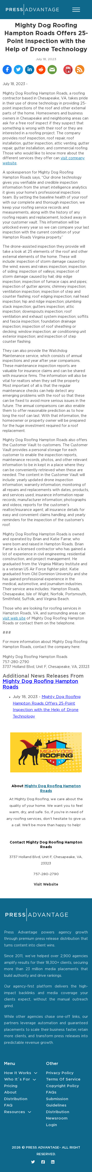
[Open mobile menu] (76, 10)
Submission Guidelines (57, 1102)
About (10, 1092)
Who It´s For (17, 1079)
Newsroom (56, 1118)
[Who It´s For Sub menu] (34, 1080)
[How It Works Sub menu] (36, 1073)
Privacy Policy (60, 1073)
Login (51, 1125)
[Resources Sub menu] (29, 1112)
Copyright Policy (62, 1086)
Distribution (15, 1099)
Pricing (10, 1086)
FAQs (51, 1092)
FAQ (8, 1105)
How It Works (17, 1073)
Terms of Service (63, 1079)
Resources (14, 1112)
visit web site (14, 618)
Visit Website (46, 884)
